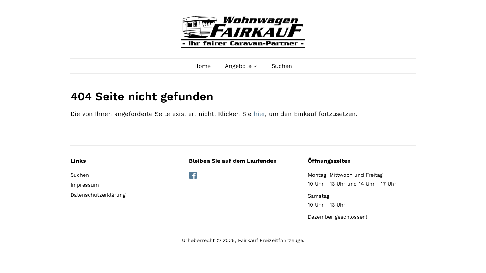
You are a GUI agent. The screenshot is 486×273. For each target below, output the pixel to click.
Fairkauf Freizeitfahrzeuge (270, 240)
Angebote (239, 66)
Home (202, 66)
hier (259, 113)
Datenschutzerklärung (98, 195)
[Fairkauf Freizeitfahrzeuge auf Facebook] (193, 177)
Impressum (84, 185)
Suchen (281, 66)
